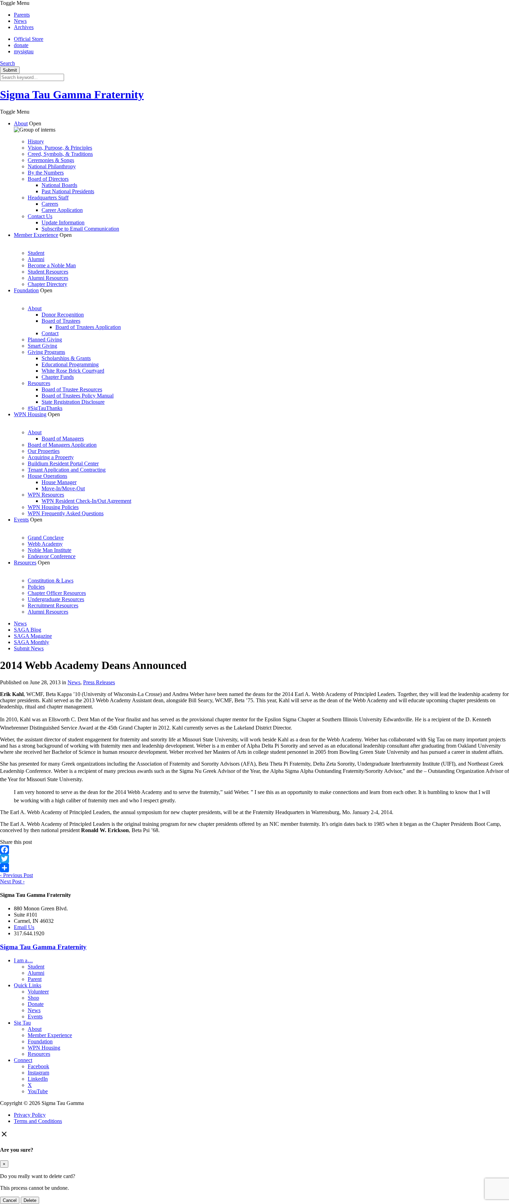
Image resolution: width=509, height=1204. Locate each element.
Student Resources (48, 272)
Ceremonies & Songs (51, 160)
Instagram (38, 1073)
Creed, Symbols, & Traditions (60, 154)
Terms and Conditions (38, 1121)
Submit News (29, 648)
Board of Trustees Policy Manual (78, 396)
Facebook (38, 1066)
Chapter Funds (58, 377)
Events (21, 520)
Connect (23, 1060)
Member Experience (36, 235)
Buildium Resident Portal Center (63, 463)
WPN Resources (46, 495)
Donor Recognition (63, 315)
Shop (33, 998)
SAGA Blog (27, 630)
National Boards (59, 185)
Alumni (36, 259)
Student (36, 253)
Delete (30, 1200)
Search (7, 63)
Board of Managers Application (62, 445)
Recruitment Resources (53, 605)
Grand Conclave (46, 538)
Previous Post (16, 875)
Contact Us (40, 216)
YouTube (38, 1091)
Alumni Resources (48, 278)
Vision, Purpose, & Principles (60, 148)
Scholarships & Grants (66, 358)
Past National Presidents (68, 191)
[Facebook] (254, 849)
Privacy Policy (30, 1115)
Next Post (12, 881)
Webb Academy (45, 544)
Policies (36, 587)
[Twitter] (254, 858)
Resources (39, 383)
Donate (36, 1004)
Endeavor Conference (51, 556)
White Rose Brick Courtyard (73, 371)
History (36, 141)
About (21, 123)
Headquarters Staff (48, 197)
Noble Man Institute (49, 550)
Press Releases (99, 682)
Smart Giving (42, 346)
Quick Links (27, 985)
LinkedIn (38, 1079)
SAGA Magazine (33, 636)
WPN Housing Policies (53, 507)
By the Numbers (46, 173)
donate (21, 45)
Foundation (26, 290)
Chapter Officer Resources (57, 593)
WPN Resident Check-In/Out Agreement (86, 501)
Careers (50, 204)
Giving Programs (46, 352)
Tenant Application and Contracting (67, 470)
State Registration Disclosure (73, 402)
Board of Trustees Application (88, 327)
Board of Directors (48, 179)
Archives (24, 27)
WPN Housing (30, 414)
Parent (35, 979)
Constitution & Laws (50, 580)
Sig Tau (22, 1023)
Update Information (63, 222)
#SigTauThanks (45, 408)
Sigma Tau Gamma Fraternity (72, 94)
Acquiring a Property (51, 457)
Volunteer (38, 992)
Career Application (62, 210)
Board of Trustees (61, 321)
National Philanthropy (52, 166)
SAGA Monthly (31, 642)
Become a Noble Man (52, 265)
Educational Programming (70, 364)
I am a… (23, 960)
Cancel (10, 1200)
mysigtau (24, 51)
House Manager (59, 482)
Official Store (28, 39)
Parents (22, 15)
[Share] (254, 867)
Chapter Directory (47, 284)
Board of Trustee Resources (72, 389)
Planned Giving (45, 339)
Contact (50, 333)
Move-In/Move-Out (63, 488)
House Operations (47, 476)
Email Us (24, 927)
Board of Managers (63, 439)
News (20, 21)
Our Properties (44, 451)
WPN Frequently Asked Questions (66, 513)
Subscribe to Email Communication (80, 229)
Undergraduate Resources (56, 599)
